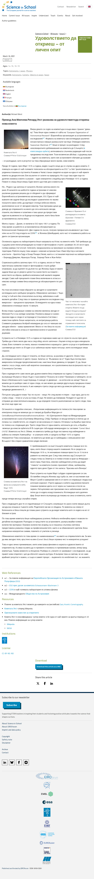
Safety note (7, 739)
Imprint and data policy (11, 729)
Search (81, 6)
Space (46, 74)
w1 (44, 138)
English (8, 94)
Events (60, 15)
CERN (11, 589)
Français (8, 97)
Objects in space (36, 74)
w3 (36, 232)
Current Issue (14, 15)
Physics (29, 70)
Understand (43, 15)
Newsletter (71, 6)
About (67, 15)
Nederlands (9, 90)
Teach (52, 15)
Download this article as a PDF (49, 666)
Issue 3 (62, 33)
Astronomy (16, 74)
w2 (51, 144)
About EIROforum (9, 726)
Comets (25, 74)
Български (9, 86)
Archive (5, 749)
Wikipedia (10, 624)
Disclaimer (6, 742)
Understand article (85, 38)
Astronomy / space (17, 70)
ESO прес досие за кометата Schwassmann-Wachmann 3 (33, 585)
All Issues (26, 15)
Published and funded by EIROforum (15, 868)
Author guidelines (9, 20)
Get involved (77, 15)
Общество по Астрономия (37, 593)
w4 (55, 535)
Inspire (34, 15)
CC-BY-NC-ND (8, 653)
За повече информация (75, 326)
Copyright (6, 736)
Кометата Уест (10, 608)
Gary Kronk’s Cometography (71, 604)
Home (4, 15)
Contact (60, 6)
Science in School (41, 33)
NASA (9, 628)
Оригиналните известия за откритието (21, 612)
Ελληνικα (8, 101)
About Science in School (12, 723)
